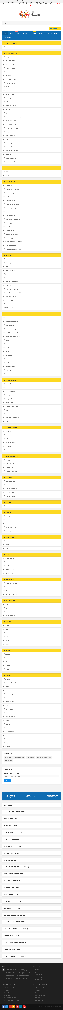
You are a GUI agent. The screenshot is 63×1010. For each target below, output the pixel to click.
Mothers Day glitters (11, 471)
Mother (7, 637)
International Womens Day (13, 117)
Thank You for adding (11, 289)
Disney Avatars (9, 701)
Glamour (7, 724)
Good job (8, 347)
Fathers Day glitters (11, 463)
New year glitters (10, 135)
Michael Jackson (8, 992)
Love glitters (9, 387)
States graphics (10, 442)
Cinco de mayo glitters (11, 83)
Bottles (7, 541)
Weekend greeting (10, 245)
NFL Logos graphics (10, 590)
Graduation (8, 355)
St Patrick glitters (10, 143)
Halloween (8, 102)
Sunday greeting (10, 215)
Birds (6, 690)
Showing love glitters (11, 406)
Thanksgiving (9, 147)
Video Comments (14, 32)
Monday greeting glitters (12, 204)
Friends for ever (10, 716)
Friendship (54, 33)
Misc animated (9, 731)
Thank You (8, 285)
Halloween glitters (10, 105)
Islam (6, 523)
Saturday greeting (10, 208)
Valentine (8, 154)
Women (7, 746)
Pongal (7, 139)
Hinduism (8, 519)
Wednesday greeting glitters (13, 241)
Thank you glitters (10, 296)
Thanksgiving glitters (11, 150)
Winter (7, 669)
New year (8, 132)
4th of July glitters (10, 60)
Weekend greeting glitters (13, 249)
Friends (7, 259)
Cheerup (7, 317)
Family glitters (9, 460)
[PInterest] (17, 1006)
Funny (7, 720)
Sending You (9, 402)
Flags (6, 705)
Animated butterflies (11, 683)
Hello (6, 266)
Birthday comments (11, 488)
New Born (8, 362)
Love (6, 608)
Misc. (34, 32)
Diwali (7, 87)
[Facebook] (3, 1006)
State (7, 640)
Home (4, 33)
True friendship (10, 300)
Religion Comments (10, 527)
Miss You (7, 395)
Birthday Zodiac (10, 496)
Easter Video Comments (12, 47)
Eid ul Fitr (8, 98)
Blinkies (7, 625)
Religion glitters (10, 531)
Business (8, 506)
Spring (7, 661)
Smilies (7, 175)
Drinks (7, 544)
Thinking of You (10, 414)
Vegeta (7, 743)
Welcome (8, 304)
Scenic (7, 735)
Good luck (8, 351)
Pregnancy (8, 370)
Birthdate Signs (10, 485)
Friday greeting (9, 185)
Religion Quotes (10, 615)
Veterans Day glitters (11, 162)
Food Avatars (9, 709)
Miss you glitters (10, 399)
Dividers (7, 172)
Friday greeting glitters (12, 189)
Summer (7, 665)
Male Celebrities (39, 1000)
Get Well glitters (10, 344)
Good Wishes (7, 37)
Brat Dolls (8, 566)
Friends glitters (9, 263)
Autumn (7, 654)
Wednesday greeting (11, 238)
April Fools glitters (10, 64)
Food (6, 548)
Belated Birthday (10, 481)
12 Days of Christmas (11, 57)
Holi (6, 113)
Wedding (8, 421)
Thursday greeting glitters (13, 226)
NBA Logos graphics (11, 587)
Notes (7, 612)
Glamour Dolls (9, 569)
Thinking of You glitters (12, 417)
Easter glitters (9, 94)
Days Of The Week (44, 33)
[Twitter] (6, 1006)
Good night (8, 196)
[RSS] (13, 1006)
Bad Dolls (8, 562)
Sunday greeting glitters (12, 219)
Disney (7, 629)
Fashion (7, 439)
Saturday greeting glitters (13, 211)
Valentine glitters (10, 158)
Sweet (7, 410)
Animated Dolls (9, 558)
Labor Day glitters (10, 120)
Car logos (8, 431)
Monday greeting (10, 200)
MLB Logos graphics (11, 583)
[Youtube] (24, 1006)
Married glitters (10, 391)
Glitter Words (30, 757)
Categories (6, 23)
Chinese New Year (10, 72)
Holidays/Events (26, 33)
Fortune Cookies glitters (12, 336)
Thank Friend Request (11, 281)
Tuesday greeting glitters (12, 234)
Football (7, 713)
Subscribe (7, 780)
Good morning (9, 193)
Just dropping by (10, 274)
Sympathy (8, 374)
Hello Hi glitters (10, 270)
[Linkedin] (20, 1006)
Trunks (7, 739)
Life (6, 604)
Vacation (8, 450)
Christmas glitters (10, 79)
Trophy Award (9, 446)
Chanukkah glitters (11, 68)
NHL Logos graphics (11, 594)
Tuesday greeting (10, 230)
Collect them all (9, 435)
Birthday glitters (10, 492)
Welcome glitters (10, 308)
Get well (7, 340)
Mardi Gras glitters (10, 124)
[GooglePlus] (10, 1006)
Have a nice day (9, 359)
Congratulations (10, 325)
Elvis (6, 633)
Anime (7, 686)
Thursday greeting (10, 223)
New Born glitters (10, 366)
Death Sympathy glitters (12, 332)
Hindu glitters (9, 516)
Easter (7, 90)
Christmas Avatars (10, 698)
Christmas (8, 75)
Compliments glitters (11, 321)
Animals (7, 679)
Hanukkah (8, 109)
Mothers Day (9, 467)
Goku (7, 728)
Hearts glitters (9, 384)
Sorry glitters (9, 278)
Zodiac (7, 644)
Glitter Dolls (9, 573)
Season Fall (8, 658)
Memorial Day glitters (11, 128)
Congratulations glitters (12, 329)
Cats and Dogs (9, 694)
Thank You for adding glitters (14, 293)
